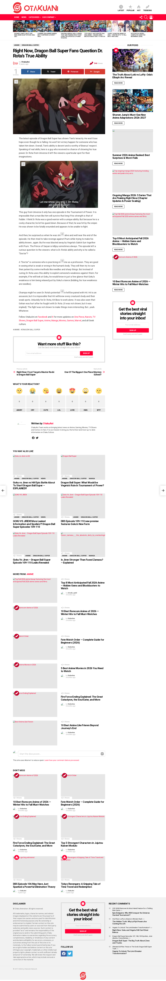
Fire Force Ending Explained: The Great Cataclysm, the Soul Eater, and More (82, 698)
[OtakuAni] (83, 976)
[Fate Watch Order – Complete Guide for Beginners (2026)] (141, 26)
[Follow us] (141, 17)
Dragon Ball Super (34, 320)
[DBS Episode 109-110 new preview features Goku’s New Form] (83, 505)
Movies (62, 320)
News (24, 17)
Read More (118, 83)
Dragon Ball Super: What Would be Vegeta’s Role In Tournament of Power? (82, 484)
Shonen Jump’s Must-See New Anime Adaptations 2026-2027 (24, 35)
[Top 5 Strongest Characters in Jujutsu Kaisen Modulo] (83, 827)
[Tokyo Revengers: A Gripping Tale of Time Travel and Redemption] (83, 868)
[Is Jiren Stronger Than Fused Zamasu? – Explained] (83, 544)
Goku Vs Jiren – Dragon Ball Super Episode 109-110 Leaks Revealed (32, 561)
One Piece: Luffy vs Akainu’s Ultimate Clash (127, 919)
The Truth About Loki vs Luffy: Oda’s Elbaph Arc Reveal (132, 76)
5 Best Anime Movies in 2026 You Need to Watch (82, 670)
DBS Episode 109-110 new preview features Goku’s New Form (80, 523)
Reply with (102, 753)
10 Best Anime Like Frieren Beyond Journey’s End (80, 727)
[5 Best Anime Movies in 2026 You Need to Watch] (35, 676)
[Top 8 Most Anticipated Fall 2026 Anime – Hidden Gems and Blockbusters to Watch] (94, 26)
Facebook (42, 317)
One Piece (79, 317)
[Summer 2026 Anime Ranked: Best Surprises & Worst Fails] (48, 26)
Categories (34, 17)
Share (16, 82)
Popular (130, 10)
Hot (139, 10)
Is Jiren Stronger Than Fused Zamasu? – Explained (82, 561)
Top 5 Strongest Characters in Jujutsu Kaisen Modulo (82, 844)
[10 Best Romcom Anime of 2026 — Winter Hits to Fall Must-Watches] (118, 26)
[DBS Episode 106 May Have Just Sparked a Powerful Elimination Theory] (35, 868)
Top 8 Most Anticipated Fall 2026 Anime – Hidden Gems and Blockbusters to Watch (94, 35)
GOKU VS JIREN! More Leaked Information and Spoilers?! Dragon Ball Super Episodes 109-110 (34, 524)
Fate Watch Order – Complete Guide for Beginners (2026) (138, 35)
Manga (54, 320)
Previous (14, 30)
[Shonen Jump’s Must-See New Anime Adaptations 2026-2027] (24, 26)
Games (70, 320)
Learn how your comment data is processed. (62, 760)
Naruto (88, 317)
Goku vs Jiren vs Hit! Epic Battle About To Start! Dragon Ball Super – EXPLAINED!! (34, 485)
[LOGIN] (151, 17)
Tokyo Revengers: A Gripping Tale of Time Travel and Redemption (80, 885)
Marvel (78, 320)
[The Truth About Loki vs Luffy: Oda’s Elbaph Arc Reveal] (132, 60)
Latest (121, 10)
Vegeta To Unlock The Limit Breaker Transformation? (131, 927)
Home (16, 17)
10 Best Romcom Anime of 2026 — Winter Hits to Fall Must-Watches (117, 35)
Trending (147, 10)
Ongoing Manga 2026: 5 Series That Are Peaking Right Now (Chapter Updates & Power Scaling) (71, 36)
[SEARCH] (146, 17)
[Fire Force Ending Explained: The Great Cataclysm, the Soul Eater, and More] (35, 704)
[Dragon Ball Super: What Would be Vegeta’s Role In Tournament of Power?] (83, 467)
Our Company (48, 17)
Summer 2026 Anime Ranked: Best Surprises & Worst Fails (47, 35)
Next (152, 30)
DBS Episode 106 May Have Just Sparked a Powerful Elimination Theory (34, 885)
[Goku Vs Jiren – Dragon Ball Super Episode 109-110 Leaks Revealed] (35, 544)
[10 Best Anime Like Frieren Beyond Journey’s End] (35, 733)
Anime (47, 320)
